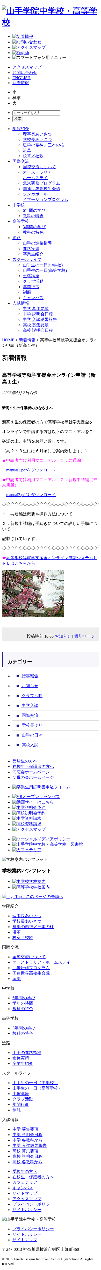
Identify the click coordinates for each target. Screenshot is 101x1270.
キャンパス (33, 297)
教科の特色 (33, 216)
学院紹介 (20, 128)
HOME (8, 340)
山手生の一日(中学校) (43, 265)
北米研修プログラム (41, 183)
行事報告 (29, 676)
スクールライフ (26, 259)
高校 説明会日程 (38, 330)
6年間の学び (34, 210)
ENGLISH (21, 78)
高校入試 (29, 745)
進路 (16, 237)
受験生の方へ (24, 761)
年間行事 (31, 287)
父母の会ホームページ (33, 777)
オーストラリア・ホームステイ (41, 962)
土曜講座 (31, 276)
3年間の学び (34, 227)
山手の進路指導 (37, 243)
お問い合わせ (24, 72)
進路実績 (31, 248)
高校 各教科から (27, 1162)
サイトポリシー (26, 1209)
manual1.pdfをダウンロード (31, 470)
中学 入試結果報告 (40, 319)
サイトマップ (24, 1193)
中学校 (18, 205)
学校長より (31, 725)
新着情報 (20, 82)
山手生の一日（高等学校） (37, 1088)
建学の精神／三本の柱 (43, 145)
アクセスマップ (26, 67)
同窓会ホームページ (31, 772)
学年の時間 (22, 1003)
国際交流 (20, 161)
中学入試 (29, 705)
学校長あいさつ (37, 139)
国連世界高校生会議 (41, 188)
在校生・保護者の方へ (33, 766)
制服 (27, 292)
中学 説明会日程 (38, 314)
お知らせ (63, 636)
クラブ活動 (33, 281)
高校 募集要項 (36, 325)
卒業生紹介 (33, 254)
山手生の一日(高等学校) (45, 270)
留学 (16, 978)
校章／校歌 (33, 156)
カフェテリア (24, 1182)
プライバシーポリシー (33, 1204)
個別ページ (84, 636)
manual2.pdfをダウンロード (31, 494)
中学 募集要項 (36, 308)
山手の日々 (31, 735)
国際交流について (39, 167)
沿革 (27, 150)
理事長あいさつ (37, 134)
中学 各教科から (27, 1140)
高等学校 (20, 221)
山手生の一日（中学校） (35, 1082)
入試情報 (20, 303)
